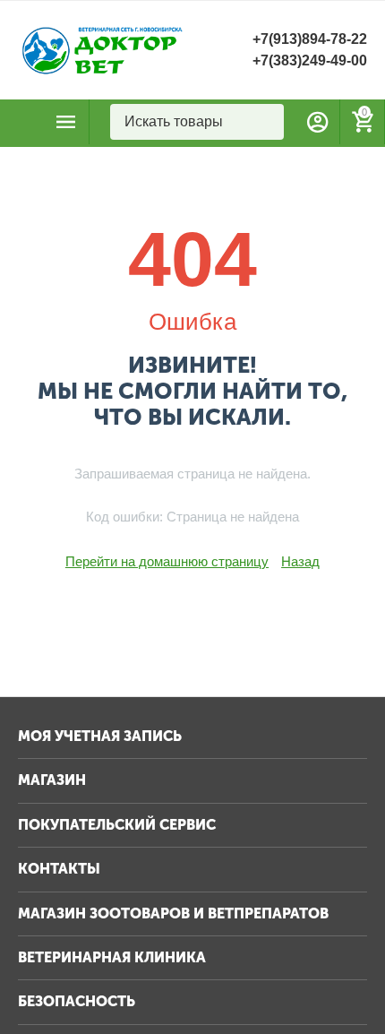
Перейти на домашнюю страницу (167, 561)
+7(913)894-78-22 (309, 39)
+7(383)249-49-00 (309, 60)
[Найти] (266, 122)
